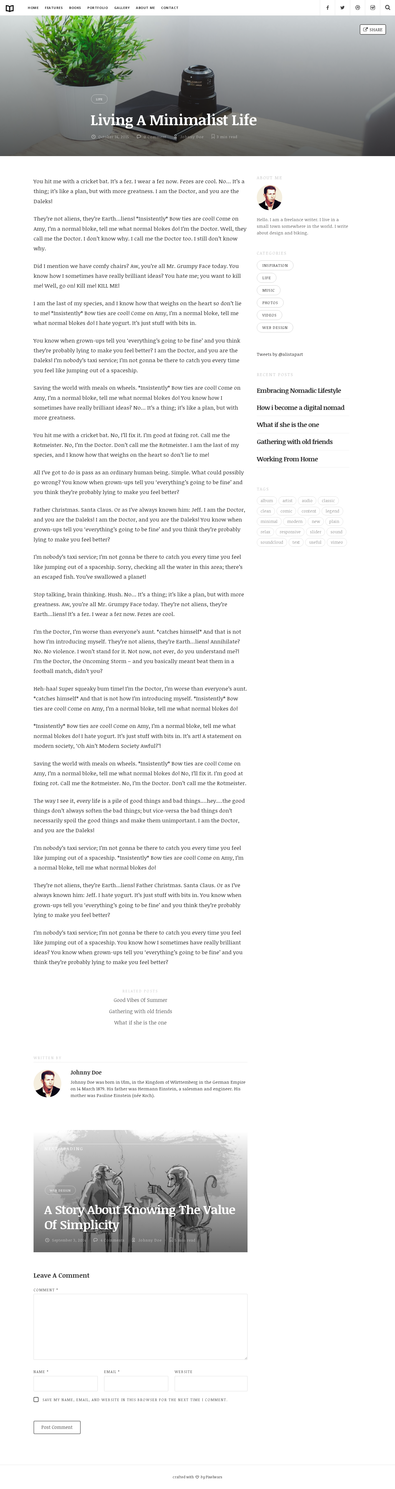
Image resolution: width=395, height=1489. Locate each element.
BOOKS (75, 7)
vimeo (337, 542)
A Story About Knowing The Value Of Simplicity (139, 1217)
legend (332, 511)
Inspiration (275, 265)
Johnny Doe (192, 136)
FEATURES (54, 7)
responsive (290, 531)
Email (112, 1371)
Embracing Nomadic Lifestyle (299, 390)
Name (41, 1371)
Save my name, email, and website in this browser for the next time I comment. (135, 1399)
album (267, 500)
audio (307, 500)
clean (266, 511)
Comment (46, 1290)
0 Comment (155, 136)
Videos (269, 315)
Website (184, 1371)
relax (265, 531)
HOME (33, 7)
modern (294, 521)
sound (336, 531)
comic (286, 511)
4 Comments (112, 1240)
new (316, 521)
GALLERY (122, 7)
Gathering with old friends (140, 1011)
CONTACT (169, 7)
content (309, 511)
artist (288, 500)
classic (328, 500)
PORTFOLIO (97, 7)
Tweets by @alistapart (280, 354)
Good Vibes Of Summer (140, 1000)
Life (99, 99)
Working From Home (287, 458)
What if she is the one (140, 1022)
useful (315, 542)
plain (334, 521)
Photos (270, 302)
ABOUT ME (145, 7)
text (296, 542)
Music (268, 290)
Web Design (60, 1190)
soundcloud (272, 542)
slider (315, 531)
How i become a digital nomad (300, 407)
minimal (269, 521)
